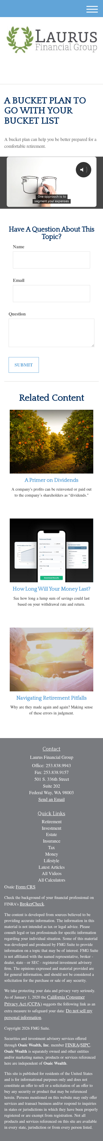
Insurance (51, 841)
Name (18, 246)
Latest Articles (52, 867)
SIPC (85, 1045)
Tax (51, 847)
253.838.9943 (55, 75)
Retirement (52, 821)
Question (17, 314)
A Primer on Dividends (51, 480)
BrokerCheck (32, 904)
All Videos (52, 873)
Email (18, 280)
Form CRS (25, 887)
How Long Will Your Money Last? (51, 589)
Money (51, 854)
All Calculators (51, 880)
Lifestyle (51, 860)
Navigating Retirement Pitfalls (51, 698)
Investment (51, 828)
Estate (51, 834)
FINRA (72, 1045)
